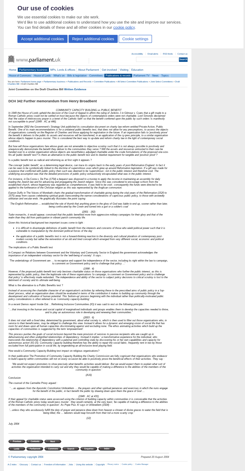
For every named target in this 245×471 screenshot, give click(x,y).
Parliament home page (31, 81)
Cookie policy (127, 464)
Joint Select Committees (161, 81)
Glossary (24, 464)
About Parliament (88, 69)
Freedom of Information (55, 464)
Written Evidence (75, 89)
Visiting (124, 69)
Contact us (182, 54)
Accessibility (137, 54)
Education (137, 69)
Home (12, 69)
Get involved (109, 69)
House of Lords (42, 75)
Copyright (100, 464)
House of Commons (20, 75)
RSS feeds (168, 54)
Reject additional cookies (93, 39)
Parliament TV (141, 75)
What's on (59, 75)
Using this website (84, 464)
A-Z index (12, 464)
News (155, 75)
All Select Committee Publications (133, 81)
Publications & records (118, 75)
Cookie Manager (141, 464)
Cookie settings (135, 39)
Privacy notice (113, 464)
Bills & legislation (77, 75)
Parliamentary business (33, 69)
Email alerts (153, 54)
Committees (96, 75)
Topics (165, 75)
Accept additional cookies (42, 39)
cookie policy (124, 27)
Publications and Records (79, 81)
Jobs (71, 464)
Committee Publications (104, 81)
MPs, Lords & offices (62, 69)
